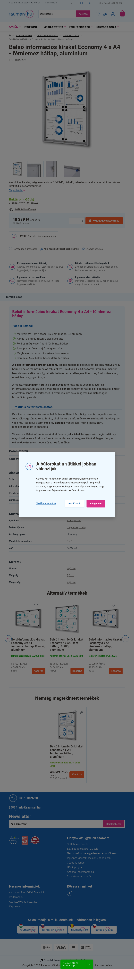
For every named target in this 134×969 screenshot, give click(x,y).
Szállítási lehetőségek (24, 209)
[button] (27, 663)
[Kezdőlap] (8, 36)
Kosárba (75, 774)
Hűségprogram (74, 867)
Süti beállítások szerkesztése (93, 965)
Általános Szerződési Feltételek (23, 2)
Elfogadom (94, 503)
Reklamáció (50, 2)
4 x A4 (69, 541)
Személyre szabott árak (79, 876)
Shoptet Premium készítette (58, 960)
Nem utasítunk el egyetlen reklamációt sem (90, 853)
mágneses (71, 527)
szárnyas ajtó (73, 520)
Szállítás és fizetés (76, 844)
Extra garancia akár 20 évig (31, 263)
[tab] (14, 297)
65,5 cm (70, 582)
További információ (44, 503)
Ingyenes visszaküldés (86, 277)
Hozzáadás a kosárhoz (104, 220)
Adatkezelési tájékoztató (22, 901)
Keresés (81, 14)
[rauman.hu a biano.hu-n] (23, 842)
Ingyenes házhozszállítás (30, 277)
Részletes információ (66, 190)
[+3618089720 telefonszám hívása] (106, 3)
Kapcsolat (13, 906)
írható (81, 527)
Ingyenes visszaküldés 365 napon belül (88, 858)
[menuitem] (13, 26)
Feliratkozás (112, 823)
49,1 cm (70, 568)
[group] (27, 639)
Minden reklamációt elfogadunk (91, 263)
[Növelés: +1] (81, 220)
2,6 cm (69, 575)
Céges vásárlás (74, 862)
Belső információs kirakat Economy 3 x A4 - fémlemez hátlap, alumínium (65, 644)
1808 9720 (27, 798)
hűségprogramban (45, 236)
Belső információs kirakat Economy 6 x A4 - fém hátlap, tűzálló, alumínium (26, 644)
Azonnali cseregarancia (79, 871)
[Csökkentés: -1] (70, 220)
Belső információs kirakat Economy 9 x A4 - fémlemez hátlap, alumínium (104, 644)
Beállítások (73, 503)
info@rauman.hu (28, 807)
